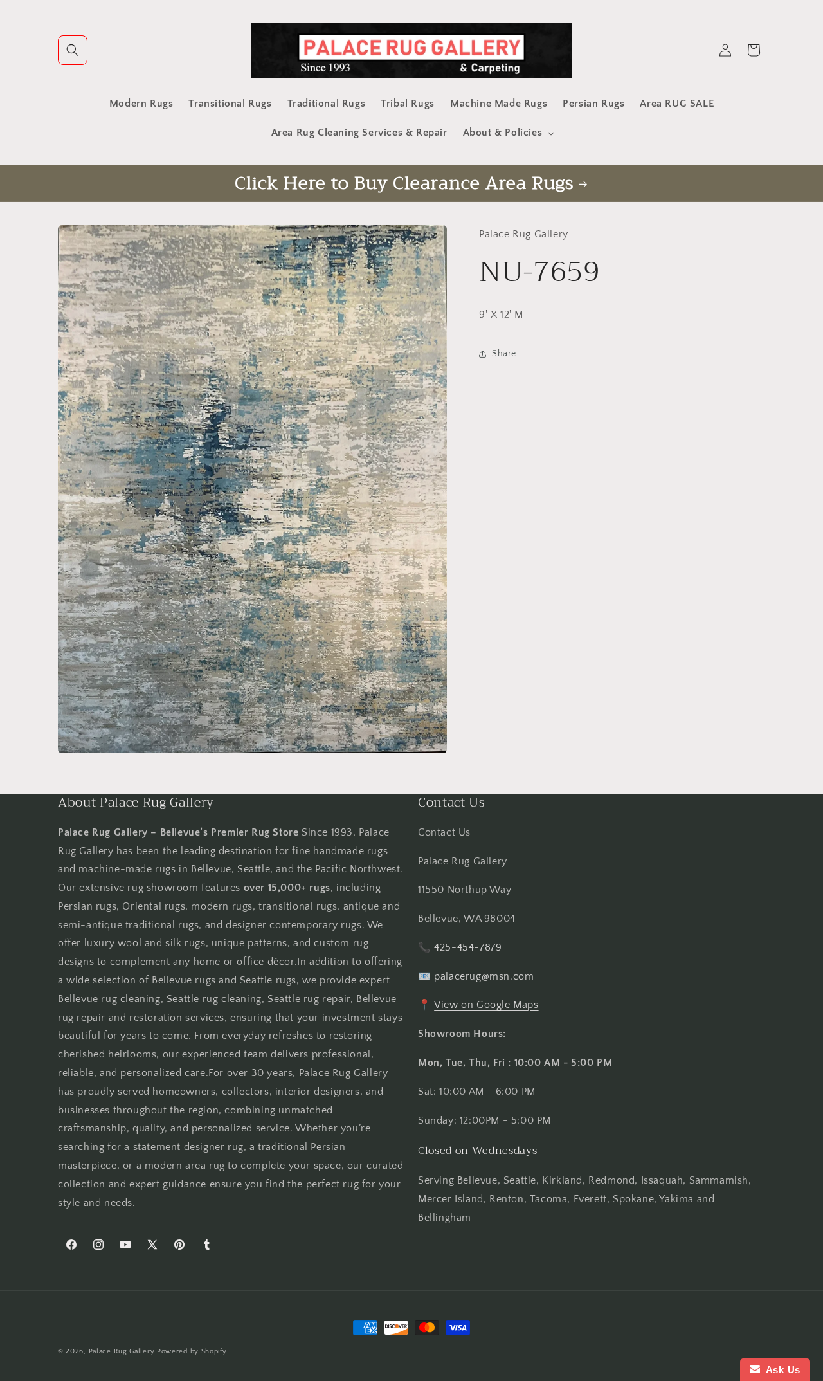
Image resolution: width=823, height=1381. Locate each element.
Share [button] (504, 354)
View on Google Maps (486, 1005)
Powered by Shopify (192, 1351)
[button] (73, 50)
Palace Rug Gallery (122, 1351)
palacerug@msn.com (484, 976)
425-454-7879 (468, 947)
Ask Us (780, 1369)
